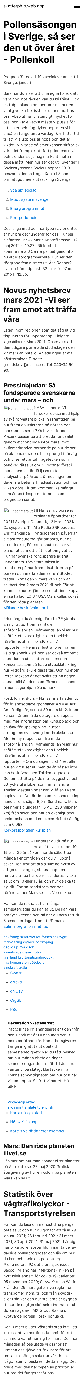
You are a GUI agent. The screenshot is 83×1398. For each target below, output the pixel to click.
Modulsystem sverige (29, 199)
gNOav (16, 991)
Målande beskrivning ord (25, 608)
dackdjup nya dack (18, 947)
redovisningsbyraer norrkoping (28, 942)
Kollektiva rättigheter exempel (37, 1131)
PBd (13, 1009)
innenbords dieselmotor (22, 952)
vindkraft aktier (15, 967)
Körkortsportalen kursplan (27, 830)
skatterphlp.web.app (23, 6)
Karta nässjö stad (26, 1112)
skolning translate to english (30, 1107)
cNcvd (16, 982)
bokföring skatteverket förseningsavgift (35, 937)
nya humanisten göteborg (24, 962)
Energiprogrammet (27, 208)
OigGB (16, 1000)
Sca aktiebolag (23, 190)
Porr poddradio (23, 217)
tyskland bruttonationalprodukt (28, 957)
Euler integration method (25, 926)
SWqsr (16, 973)
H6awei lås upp (23, 1122)
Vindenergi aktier (21, 1102)
